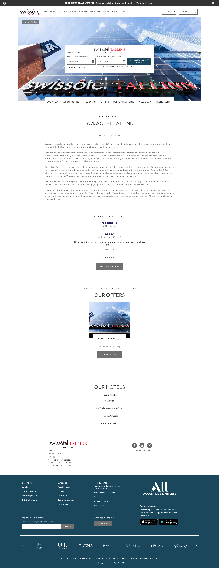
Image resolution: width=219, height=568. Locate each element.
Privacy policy (86, 558)
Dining (105, 102)
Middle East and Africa (110, 408)
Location (91, 102)
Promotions (163, 102)
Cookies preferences (139, 558)
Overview (52, 102)
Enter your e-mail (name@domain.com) (37, 522)
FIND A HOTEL (49, 11)
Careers (61, 491)
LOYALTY (124, 11)
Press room (62, 496)
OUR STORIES (63, 11)
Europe (110, 400)
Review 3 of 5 (109, 257)
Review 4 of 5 (111, 257)
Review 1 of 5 (105, 257)
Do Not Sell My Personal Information (111, 558)
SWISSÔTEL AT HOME (110, 11)
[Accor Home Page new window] (160, 499)
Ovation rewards (29, 491)
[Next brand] (196, 544)
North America (110, 416)
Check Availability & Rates (139, 61)
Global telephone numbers (105, 492)
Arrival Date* (77, 56)
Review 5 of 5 (113, 257)
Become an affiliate (102, 501)
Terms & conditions (69, 558)
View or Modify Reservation (118, 66)
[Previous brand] (22, 544)
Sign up (68, 527)
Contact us (98, 497)
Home (26, 22)
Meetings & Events (123, 102)
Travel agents (63, 504)
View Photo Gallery (110, 83)
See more (109, 249)
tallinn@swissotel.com (59, 465)
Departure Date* (109, 56)
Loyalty (25, 487)
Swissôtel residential (30, 500)
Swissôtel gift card (29, 496)
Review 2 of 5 (107, 257)
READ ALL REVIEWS (109, 266)
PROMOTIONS (95, 11)
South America (110, 423)
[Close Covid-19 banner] (212, 3)
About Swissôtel (64, 487)
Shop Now (103, 523)
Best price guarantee (67, 500)
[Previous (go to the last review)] (86, 257)
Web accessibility (101, 505)
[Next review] (132, 257)
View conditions (144, 3)
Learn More (109, 354)
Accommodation (71, 102)
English (170, 13)
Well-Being (145, 102)
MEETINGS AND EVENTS (79, 11)
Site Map (154, 558)
